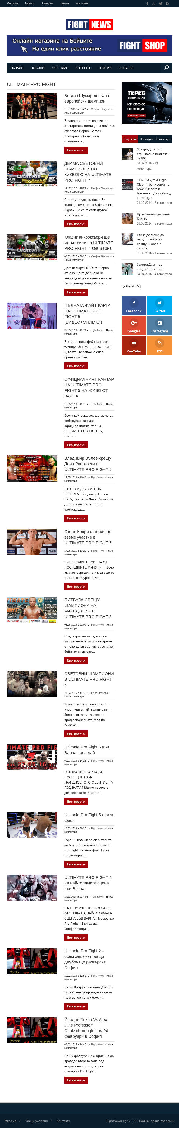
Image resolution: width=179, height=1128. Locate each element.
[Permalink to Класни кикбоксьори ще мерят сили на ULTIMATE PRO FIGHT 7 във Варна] (32, 247)
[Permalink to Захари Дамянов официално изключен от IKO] (127, 153)
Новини (38, 68)
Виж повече (76, 150)
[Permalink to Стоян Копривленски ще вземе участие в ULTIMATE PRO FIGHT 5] (32, 542)
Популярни (130, 139)
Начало (17, 68)
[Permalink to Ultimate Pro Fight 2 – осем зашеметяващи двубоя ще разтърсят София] (32, 961)
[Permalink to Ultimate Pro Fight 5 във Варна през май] (32, 757)
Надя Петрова (99, 692)
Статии (105, 68)
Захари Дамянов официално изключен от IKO (153, 153)
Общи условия (36, 1121)
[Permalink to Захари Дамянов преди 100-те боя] (127, 268)
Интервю (83, 68)
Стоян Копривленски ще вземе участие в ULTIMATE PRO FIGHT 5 (88, 537)
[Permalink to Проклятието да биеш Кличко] (127, 218)
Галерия (47, 3)
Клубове (126, 68)
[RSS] (167, 3)
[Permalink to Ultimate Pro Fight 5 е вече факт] (32, 825)
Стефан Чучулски (101, 109)
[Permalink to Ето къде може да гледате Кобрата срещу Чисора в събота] (127, 239)
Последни (146, 139)
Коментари (163, 139)
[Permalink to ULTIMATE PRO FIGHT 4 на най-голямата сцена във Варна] (32, 887)
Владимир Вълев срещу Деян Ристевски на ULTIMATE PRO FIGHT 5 (88, 464)
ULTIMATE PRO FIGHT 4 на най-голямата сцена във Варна (88, 883)
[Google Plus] (154, 3)
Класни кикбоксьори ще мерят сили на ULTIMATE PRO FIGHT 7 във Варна (88, 243)
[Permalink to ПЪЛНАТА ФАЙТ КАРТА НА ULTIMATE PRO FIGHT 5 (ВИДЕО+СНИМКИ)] (32, 315)
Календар (60, 68)
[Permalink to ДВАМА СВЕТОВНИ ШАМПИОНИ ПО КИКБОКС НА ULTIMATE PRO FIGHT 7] (32, 173)
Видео (64, 3)
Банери (30, 3)
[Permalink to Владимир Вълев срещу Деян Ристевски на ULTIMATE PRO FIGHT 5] (32, 468)
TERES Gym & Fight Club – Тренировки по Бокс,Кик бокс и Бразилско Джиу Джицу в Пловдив (154, 189)
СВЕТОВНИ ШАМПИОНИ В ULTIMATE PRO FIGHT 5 (89, 679)
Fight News (97, 330)
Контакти (82, 3)
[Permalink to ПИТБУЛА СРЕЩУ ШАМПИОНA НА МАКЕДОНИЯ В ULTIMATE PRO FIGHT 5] (32, 610)
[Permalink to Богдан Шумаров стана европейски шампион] (32, 105)
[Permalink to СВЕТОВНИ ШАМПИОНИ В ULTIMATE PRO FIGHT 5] (32, 684)
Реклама (12, 3)
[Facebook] (147, 3)
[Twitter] (161, 3)
